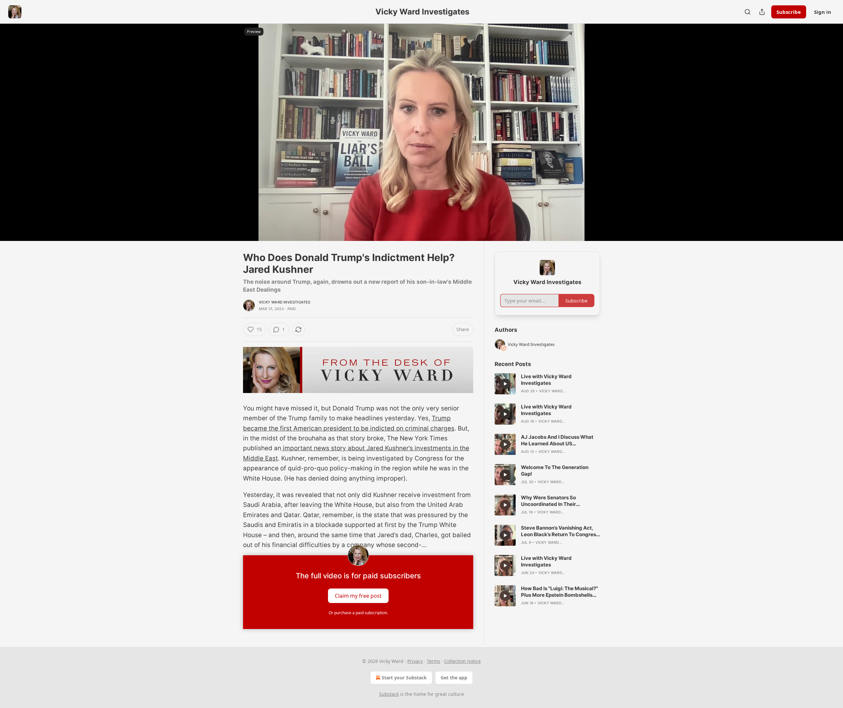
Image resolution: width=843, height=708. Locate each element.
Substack (389, 694)
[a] (505, 384)
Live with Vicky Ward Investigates (546, 379)
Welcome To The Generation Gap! (554, 470)
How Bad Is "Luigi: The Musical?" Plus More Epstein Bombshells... (559, 591)
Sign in (822, 12)
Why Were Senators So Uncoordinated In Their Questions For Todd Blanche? (555, 501)
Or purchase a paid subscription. (358, 613)
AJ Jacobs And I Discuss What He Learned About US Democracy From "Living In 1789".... (557, 440)
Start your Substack (404, 677)
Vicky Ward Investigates (285, 302)
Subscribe (788, 12)
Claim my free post (358, 595)
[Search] (747, 11)
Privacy (415, 661)
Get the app (454, 677)
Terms (433, 661)
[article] (547, 384)
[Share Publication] (762, 11)
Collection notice (462, 661)
